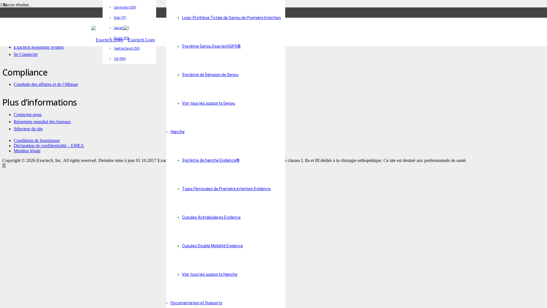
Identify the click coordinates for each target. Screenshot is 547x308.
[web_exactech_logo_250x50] (123, 39)
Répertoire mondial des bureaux (42, 121)
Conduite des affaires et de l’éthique (46, 84)
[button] (4, 165)
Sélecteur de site (28, 128)
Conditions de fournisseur (37, 140)
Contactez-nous (28, 114)
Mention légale (27, 150)
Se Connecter (26, 54)
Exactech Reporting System (39, 47)
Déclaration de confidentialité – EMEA (49, 145)
